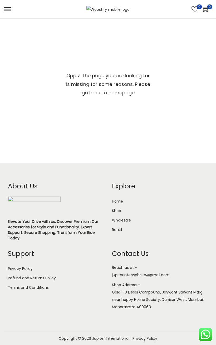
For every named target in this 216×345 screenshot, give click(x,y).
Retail (117, 229)
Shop (116, 210)
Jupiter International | (112, 338)
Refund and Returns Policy (32, 278)
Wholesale (121, 220)
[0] (195, 9)
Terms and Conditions (28, 287)
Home (117, 201)
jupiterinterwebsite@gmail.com (141, 274)
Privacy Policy (20, 268)
